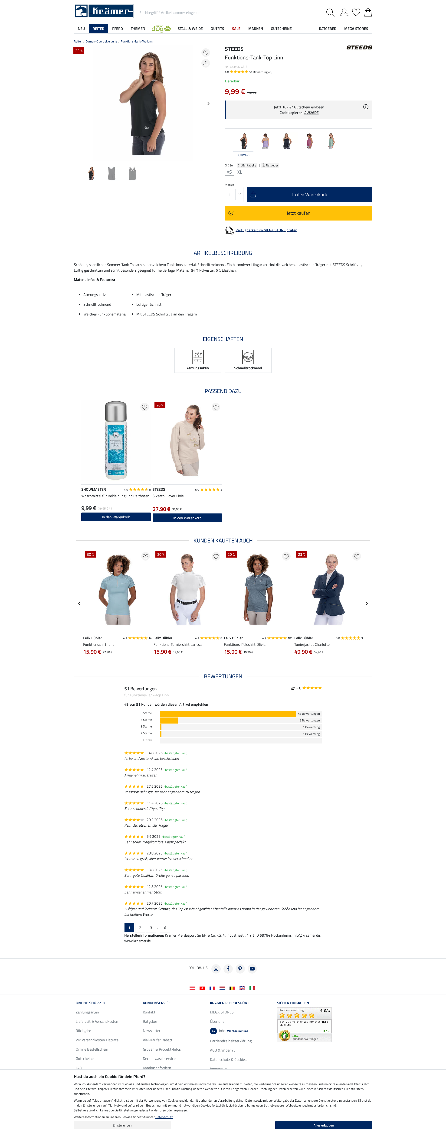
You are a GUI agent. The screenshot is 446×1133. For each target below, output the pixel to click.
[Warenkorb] (368, 11)
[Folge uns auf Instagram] (216, 969)
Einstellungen (122, 1125)
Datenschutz (164, 1116)
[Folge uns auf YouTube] (252, 969)
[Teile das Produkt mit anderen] (205, 63)
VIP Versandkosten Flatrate (97, 1040)
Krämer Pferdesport (229, 1003)
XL (239, 172)
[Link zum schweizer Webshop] (203, 987)
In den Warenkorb (116, 517)
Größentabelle (247, 165)
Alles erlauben (324, 1125)
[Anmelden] (344, 11)
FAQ (79, 1068)
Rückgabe (83, 1030)
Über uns (217, 1021)
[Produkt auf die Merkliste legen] (205, 52)
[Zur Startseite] (104, 10)
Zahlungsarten (87, 1012)
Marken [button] (255, 28)
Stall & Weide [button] (190, 28)
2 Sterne (146, 733)
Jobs (230, 1030)
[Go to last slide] (79, 603)
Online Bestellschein (92, 1049)
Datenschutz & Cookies (228, 1059)
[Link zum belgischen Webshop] (233, 987)
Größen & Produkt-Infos (162, 1049)
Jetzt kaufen (298, 213)
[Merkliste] (356, 11)
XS (229, 172)
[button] (161, 28)
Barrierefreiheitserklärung (231, 1041)
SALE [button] (236, 28)
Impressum (218, 1068)
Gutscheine (85, 1058)
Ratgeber (272, 165)
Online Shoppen (90, 1003)
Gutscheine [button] (281, 28)
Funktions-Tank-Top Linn (137, 41)
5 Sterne (146, 713)
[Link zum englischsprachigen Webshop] (243, 987)
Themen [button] (138, 28)
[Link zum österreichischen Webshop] (193, 987)
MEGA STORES (356, 28)
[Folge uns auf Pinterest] (240, 969)
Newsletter (152, 1030)
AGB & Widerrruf (223, 1050)
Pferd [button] (117, 28)
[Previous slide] (77, 103)
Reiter (78, 41)
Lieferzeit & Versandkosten (97, 1021)
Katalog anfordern (157, 1068)
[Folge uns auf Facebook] (228, 969)
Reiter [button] (98, 28)
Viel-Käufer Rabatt (157, 1040)
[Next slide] (208, 103)
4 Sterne (146, 719)
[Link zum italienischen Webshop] (253, 987)
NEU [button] (81, 28)
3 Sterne (146, 726)
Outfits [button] (217, 28)
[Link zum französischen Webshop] (213, 987)
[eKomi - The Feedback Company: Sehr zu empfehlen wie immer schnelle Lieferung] (304, 1024)
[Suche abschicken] (331, 12)
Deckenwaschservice (159, 1058)
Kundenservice (157, 1003)
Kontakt (149, 1012)
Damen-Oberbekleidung (101, 41)
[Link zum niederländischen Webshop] (223, 987)
